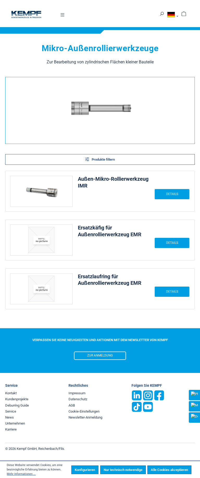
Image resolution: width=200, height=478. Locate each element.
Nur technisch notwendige (123, 470)
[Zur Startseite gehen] (26, 14)
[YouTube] (148, 407)
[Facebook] (159, 395)
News (9, 417)
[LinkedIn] (137, 395)
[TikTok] (137, 407)
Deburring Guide (17, 405)
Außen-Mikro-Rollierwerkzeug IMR (113, 182)
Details (172, 194)
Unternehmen (15, 423)
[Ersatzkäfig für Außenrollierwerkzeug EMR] (41, 240)
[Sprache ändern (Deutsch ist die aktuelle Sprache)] (172, 15)
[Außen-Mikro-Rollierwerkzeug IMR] (41, 191)
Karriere (11, 429)
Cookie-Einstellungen (83, 411)
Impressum (76, 393)
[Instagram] (148, 395)
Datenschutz (77, 399)
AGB (71, 405)
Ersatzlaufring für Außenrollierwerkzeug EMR (109, 279)
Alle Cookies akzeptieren (169, 470)
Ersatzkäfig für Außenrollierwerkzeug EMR (109, 231)
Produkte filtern (103, 159)
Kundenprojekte (16, 399)
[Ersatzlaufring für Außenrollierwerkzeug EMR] (41, 289)
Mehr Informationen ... (21, 474)
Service (10, 411)
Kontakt (11, 393)
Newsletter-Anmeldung (85, 417)
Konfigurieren (85, 470)
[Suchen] (161, 13)
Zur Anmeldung (100, 355)
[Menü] (62, 14)
